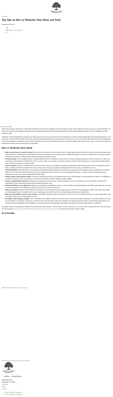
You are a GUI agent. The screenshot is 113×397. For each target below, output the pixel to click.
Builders (69, 11)
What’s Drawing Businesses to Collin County (14, 287)
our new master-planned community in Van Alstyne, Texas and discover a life (36, 209)
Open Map (5, 384)
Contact (4, 388)
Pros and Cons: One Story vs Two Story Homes (16, 360)
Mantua (77, 206)
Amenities (46, 11)
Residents (5, 16)
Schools (91, 11)
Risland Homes (17, 376)
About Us (21, 11)
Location (81, 11)
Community (33, 11)
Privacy (4, 386)
